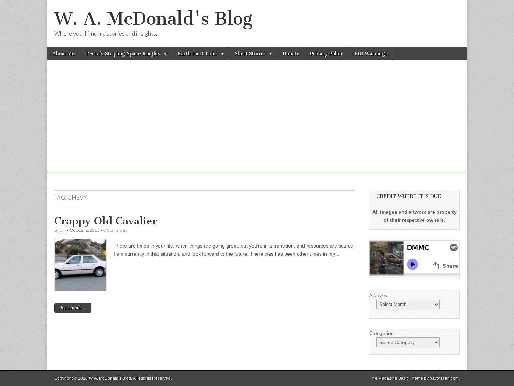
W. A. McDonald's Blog (153, 18)
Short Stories (250, 54)
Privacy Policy (326, 54)
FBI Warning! (370, 54)
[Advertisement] (257, 123)
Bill (62, 230)
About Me (63, 54)
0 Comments (115, 230)
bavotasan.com (444, 378)
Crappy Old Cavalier (105, 221)
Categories (381, 333)
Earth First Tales (197, 54)
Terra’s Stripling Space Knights (123, 54)
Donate (291, 54)
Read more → (73, 307)
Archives (378, 295)
